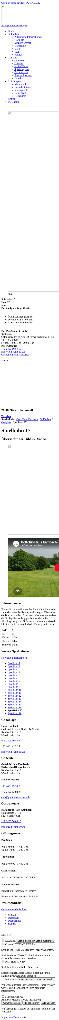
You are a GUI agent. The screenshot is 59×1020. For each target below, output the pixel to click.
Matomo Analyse (14, 996)
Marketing (10, 979)
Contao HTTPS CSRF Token (20, 944)
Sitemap (12, 923)
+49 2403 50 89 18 (11, 348)
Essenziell (10, 940)
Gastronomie (8, 909)
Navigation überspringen (14, 25)
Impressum (13, 917)
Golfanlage (45, 419)
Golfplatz (6, 422)
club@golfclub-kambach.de (15, 797)
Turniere (6, 416)
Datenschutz (14, 920)
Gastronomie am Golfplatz (15, 354)
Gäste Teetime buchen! (13, 2)
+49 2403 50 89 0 (10, 740)
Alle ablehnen (48, 1003)
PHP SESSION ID (15, 961)
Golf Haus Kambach (27, 419)
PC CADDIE (33, 2)
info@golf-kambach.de (13, 351)
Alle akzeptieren (31, 1003)
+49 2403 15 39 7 (10, 786)
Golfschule (21, 909)
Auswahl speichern (11, 1003)
